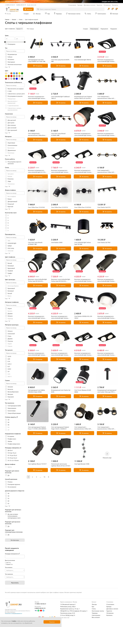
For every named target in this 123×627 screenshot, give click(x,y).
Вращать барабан (80, 318)
